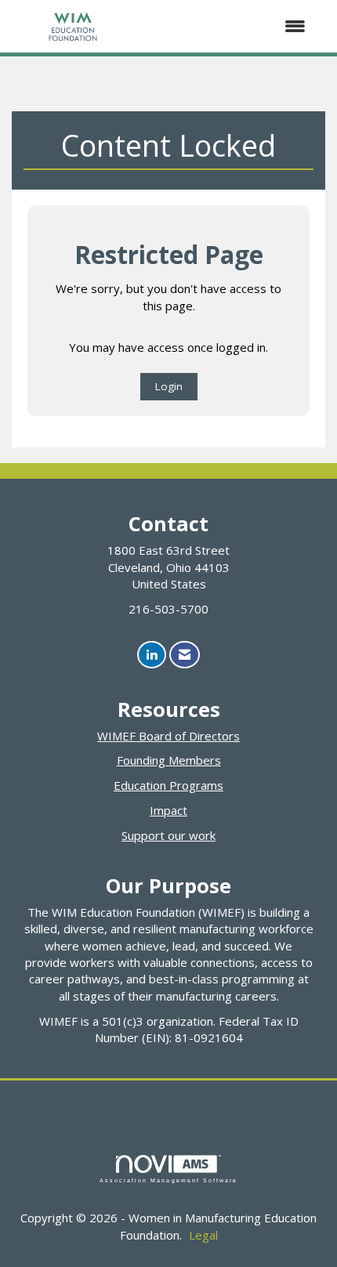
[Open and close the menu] (227, 26)
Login (169, 386)
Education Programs (168, 785)
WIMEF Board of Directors (168, 736)
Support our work (168, 835)
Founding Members (169, 760)
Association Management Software (168, 1180)
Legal (203, 1235)
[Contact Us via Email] (184, 654)
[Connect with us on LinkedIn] (151, 654)
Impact (168, 810)
